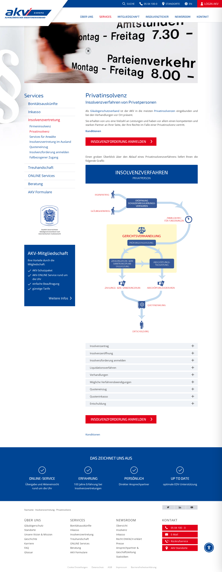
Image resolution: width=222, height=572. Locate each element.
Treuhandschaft (40, 167)
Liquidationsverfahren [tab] (103, 367)
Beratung (35, 183)
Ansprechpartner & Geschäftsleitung (127, 550)
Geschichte (30, 539)
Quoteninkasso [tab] (99, 396)
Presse (120, 543)
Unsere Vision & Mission (38, 534)
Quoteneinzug (38, 147)
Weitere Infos (58, 298)
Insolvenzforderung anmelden (49, 152)
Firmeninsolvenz (40, 126)
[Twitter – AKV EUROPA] (168, 507)
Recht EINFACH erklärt (129, 539)
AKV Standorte (179, 548)
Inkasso (34, 111)
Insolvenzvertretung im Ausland (50, 142)
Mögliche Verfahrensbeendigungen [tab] (110, 382)
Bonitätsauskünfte (43, 103)
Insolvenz (121, 530)
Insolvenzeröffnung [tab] (101, 353)
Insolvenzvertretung (44, 119)
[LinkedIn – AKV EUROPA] (180, 507)
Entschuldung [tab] (98, 403)
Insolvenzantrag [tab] (99, 346)
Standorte (30, 530)
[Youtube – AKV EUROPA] (192, 507)
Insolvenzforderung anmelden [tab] (108, 360)
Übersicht (121, 525)
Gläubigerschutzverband (104, 111)
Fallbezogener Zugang (43, 157)
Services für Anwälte (42, 137)
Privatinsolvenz (39, 131)
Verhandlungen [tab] (99, 374)
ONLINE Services (41, 175)
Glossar (28, 552)
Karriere (29, 543)
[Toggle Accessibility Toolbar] (209, 547)
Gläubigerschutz (33, 525)
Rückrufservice (179, 541)
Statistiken (122, 556)
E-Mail (174, 534)
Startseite (29, 509)
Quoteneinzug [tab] (98, 389)
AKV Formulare (40, 192)
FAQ (26, 547)
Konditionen (93, 131)
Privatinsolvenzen (164, 111)
